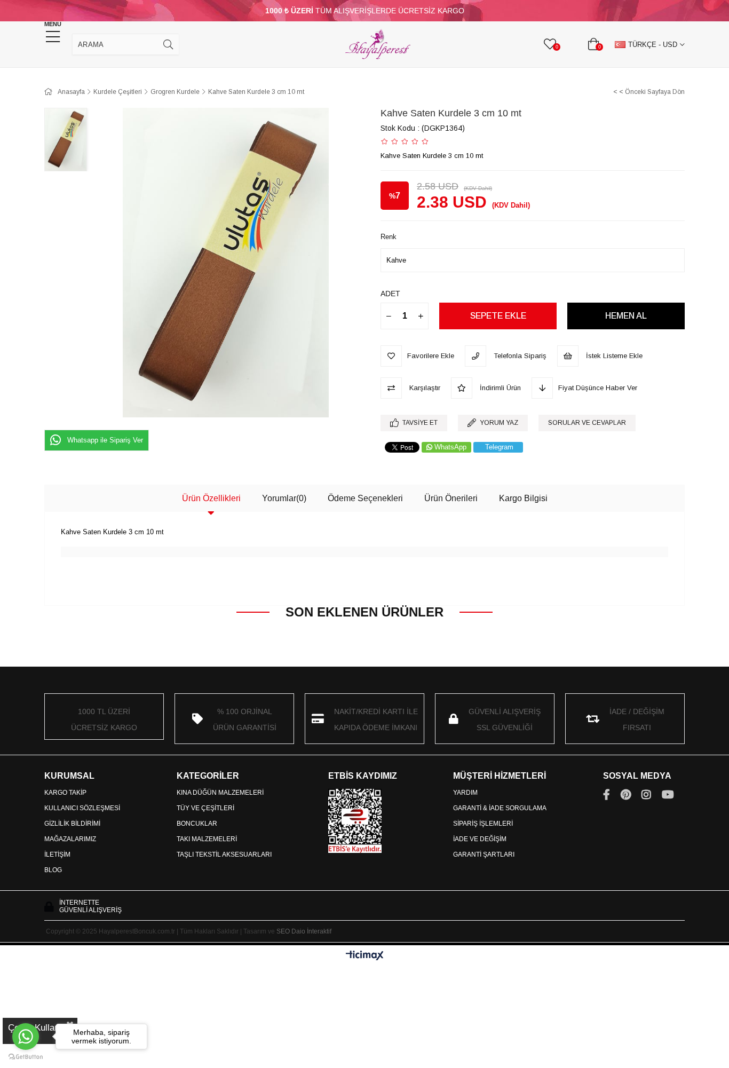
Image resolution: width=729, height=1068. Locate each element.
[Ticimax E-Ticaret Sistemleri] (365, 956)
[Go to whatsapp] (25, 1036)
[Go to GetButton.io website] (26, 1057)
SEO (283, 931)
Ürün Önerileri (451, 498)
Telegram (499, 447)
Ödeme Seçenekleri (365, 498)
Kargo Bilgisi (523, 498)
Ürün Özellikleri (211, 498)
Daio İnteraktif (311, 931)
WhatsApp (450, 447)
